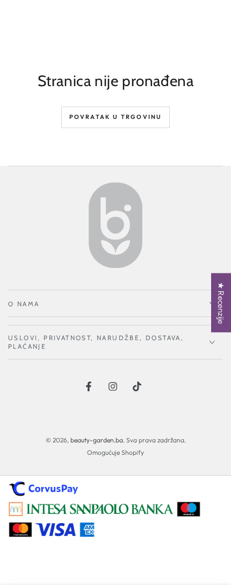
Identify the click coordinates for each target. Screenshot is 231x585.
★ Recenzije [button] (221, 302)
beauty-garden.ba (96, 440)
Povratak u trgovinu (115, 117)
